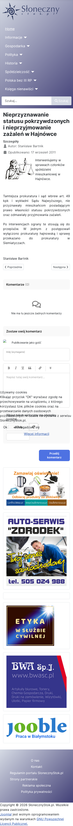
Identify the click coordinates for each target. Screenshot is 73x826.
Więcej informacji (36, 434)
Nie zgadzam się (27, 427)
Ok (5, 427)
